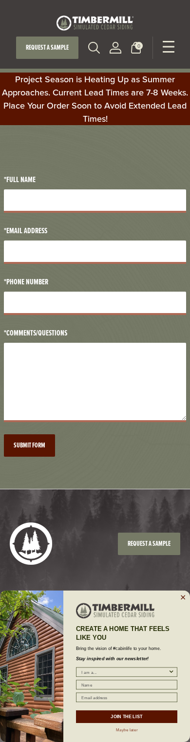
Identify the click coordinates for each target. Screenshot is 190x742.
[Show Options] (171, 672)
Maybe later (126, 729)
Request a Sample (47, 47)
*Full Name (20, 179)
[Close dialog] (183, 597)
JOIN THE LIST (126, 716)
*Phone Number (26, 281)
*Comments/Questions (35, 332)
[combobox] (124, 672)
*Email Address (25, 230)
